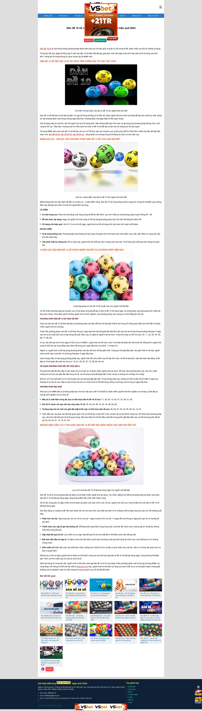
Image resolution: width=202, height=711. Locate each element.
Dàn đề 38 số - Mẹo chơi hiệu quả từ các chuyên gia (126, 639)
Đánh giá (136, 16)
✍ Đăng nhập (100, 40)
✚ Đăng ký (89, 40)
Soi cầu (79, 16)
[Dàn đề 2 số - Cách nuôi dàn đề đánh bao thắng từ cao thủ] (125, 613)
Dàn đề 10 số (45, 48)
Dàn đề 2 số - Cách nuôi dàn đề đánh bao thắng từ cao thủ (125, 616)
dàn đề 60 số (66, 134)
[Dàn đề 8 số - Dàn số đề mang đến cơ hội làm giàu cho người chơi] (150, 635)
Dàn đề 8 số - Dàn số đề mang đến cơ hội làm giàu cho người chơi (150, 640)
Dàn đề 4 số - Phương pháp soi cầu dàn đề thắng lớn (100, 594)
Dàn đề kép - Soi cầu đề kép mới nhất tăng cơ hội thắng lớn (125, 595)
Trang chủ (47, 16)
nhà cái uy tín (82, 566)
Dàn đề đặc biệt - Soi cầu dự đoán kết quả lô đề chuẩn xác (51, 616)
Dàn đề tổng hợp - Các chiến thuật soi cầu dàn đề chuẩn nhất (100, 617)
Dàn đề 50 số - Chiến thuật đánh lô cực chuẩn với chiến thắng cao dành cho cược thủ (150, 617)
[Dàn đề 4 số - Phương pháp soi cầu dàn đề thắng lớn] (101, 590)
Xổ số (123, 16)
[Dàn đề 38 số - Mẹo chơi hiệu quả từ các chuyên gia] (125, 635)
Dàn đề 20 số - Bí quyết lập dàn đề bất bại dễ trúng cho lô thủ (76, 595)
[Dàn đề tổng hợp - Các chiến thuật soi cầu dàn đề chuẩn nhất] (101, 613)
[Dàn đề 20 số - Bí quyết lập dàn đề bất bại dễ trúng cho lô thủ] (76, 590)
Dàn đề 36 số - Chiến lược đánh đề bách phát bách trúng (51, 594)
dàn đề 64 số (78, 134)
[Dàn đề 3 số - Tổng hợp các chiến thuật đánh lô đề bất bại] (150, 590)
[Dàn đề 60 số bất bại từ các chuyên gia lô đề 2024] (101, 635)
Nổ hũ (130, 692)
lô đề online (118, 131)
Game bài (131, 686)
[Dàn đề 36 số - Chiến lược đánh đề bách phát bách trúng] (51, 590)
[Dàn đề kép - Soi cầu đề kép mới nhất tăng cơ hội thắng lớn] (125, 590)
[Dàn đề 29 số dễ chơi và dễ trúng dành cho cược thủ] (76, 635)
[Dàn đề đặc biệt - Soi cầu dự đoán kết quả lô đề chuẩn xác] (51, 613)
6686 (58, 53)
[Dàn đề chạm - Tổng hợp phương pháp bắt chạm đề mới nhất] (76, 613)
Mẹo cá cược (153, 16)
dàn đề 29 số (54, 134)
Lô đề (130, 697)
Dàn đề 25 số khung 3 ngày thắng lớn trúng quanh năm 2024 (50, 662)
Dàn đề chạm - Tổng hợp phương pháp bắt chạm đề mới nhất (75, 617)
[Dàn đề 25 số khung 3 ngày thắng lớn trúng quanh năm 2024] (51, 658)
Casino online (133, 694)
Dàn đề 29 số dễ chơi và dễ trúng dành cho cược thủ (75, 639)
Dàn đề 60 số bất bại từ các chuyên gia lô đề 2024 (100, 639)
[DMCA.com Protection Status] (63, 683)
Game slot (132, 689)
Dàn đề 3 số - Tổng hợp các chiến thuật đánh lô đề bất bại (150, 594)
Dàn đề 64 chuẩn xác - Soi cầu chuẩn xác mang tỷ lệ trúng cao (50, 640)
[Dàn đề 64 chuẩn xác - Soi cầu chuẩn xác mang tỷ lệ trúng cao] (51, 635)
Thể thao (63, 16)
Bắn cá (130, 700)
